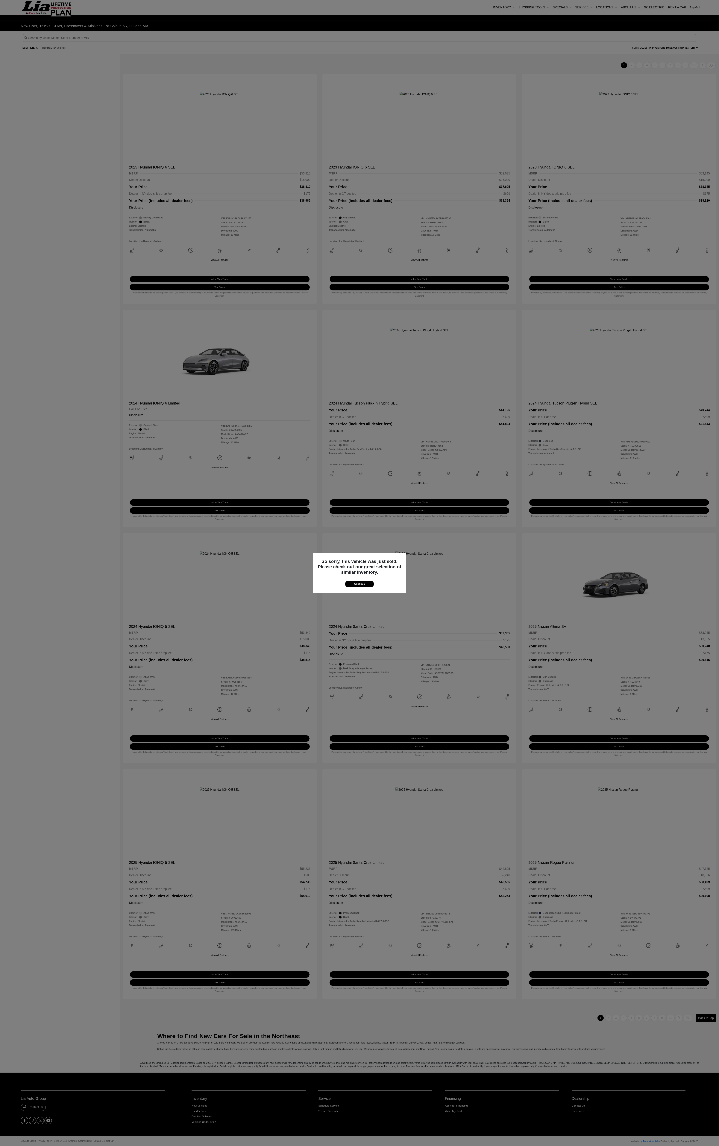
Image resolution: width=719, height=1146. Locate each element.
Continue (359, 584)
